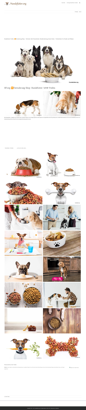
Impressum (57, 408)
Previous (76, 11)
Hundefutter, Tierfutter (9, 148)
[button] (79, 2)
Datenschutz (53, 408)
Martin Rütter (7, 396)
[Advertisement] (43, 25)
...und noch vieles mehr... (21, 148)
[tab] (9, 148)
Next (80, 11)
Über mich (48, 408)
